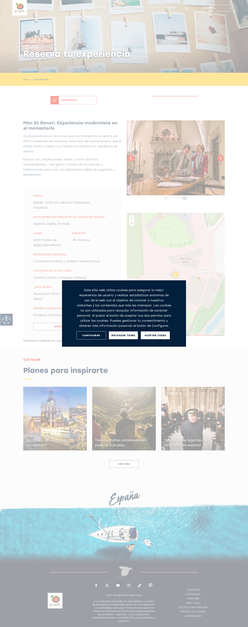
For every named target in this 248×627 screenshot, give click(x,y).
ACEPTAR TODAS (155, 335)
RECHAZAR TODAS (123, 335)
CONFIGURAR (91, 335)
